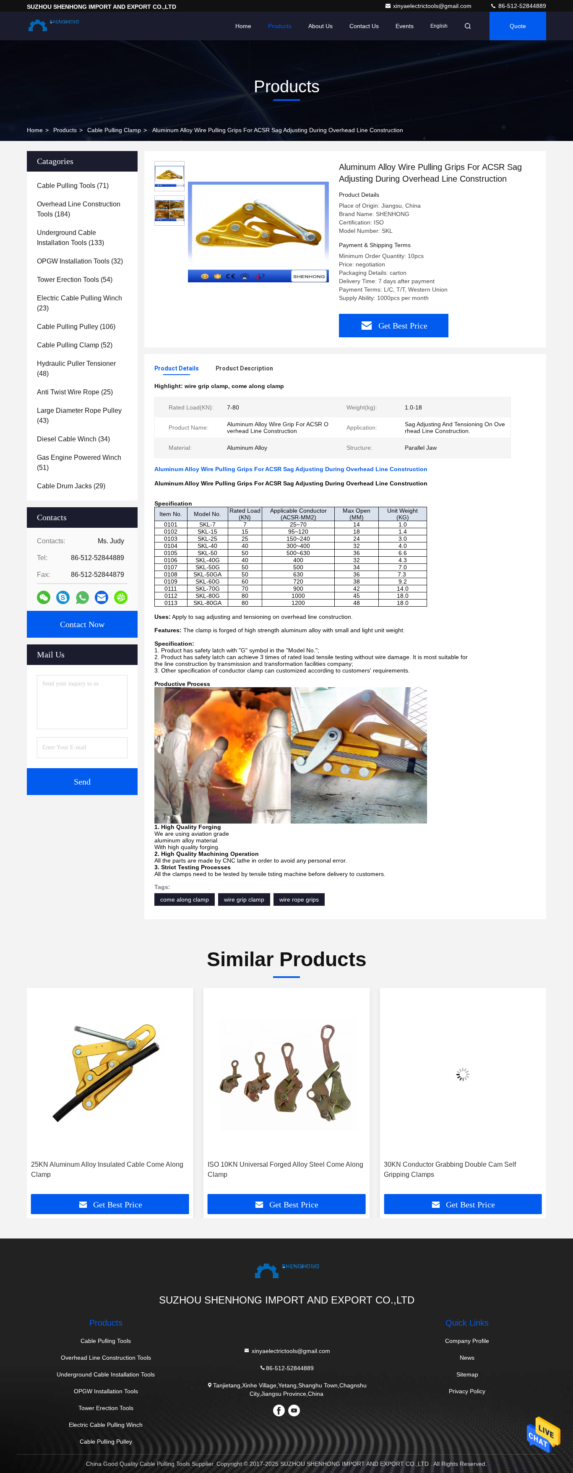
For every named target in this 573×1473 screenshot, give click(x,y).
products (65, 130)
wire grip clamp (244, 899)
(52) (74, 345)
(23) (79, 303)
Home (243, 26)
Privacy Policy (467, 1391)
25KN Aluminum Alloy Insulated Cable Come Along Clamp (107, 1169)
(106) (76, 326)
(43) (79, 415)
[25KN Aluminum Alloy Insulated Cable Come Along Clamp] (110, 1074)
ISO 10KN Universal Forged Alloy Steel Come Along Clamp (285, 1169)
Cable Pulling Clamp (114, 130)
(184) (78, 209)
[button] (42, 1094)
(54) (74, 279)
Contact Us (364, 26)
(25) (75, 392)
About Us (320, 26)
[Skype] (62, 597)
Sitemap (467, 1374)
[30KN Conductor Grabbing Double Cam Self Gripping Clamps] (463, 1074)
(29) (71, 486)
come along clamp (184, 899)
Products (280, 26)
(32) (80, 261)
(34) (73, 439)
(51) (79, 462)
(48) (76, 368)
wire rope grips (299, 899)
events (405, 26)
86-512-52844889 (521, 6)
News (467, 1357)
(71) (73, 185)
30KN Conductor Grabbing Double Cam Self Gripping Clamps (450, 1169)
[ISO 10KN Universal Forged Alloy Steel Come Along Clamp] (287, 1074)
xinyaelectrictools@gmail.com (433, 6)
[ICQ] (120, 597)
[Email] (101, 597)
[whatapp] (82, 597)
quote (518, 26)
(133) (70, 237)
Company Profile (467, 1340)
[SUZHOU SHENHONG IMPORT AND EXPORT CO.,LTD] (53, 26)
